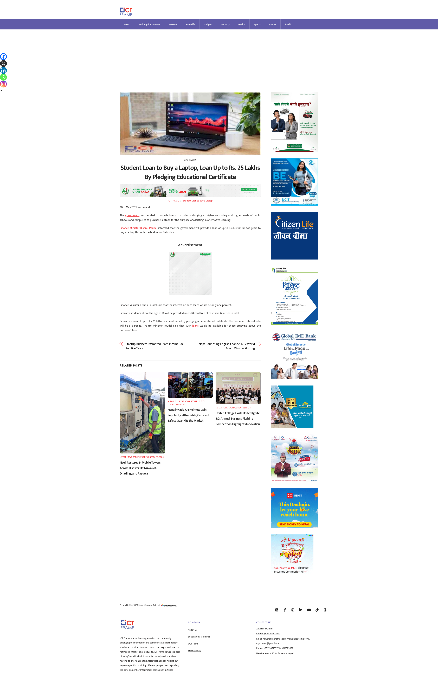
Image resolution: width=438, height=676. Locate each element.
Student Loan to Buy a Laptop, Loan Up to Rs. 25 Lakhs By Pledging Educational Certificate (190, 172)
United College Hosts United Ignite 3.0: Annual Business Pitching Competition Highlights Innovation (238, 418)
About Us (192, 630)
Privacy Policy (194, 651)
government (132, 215)
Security (225, 24)
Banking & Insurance (149, 24)
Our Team (193, 644)
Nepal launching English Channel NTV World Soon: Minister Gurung (227, 346)
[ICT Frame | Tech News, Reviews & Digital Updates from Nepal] (126, 14)
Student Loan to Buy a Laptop (197, 201)
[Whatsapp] (3, 77)
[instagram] (292, 610)
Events (272, 24)
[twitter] (276, 610)
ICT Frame (173, 201)
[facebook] (284, 610)
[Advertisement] (219, 55)
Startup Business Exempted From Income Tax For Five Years (154, 346)
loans (195, 326)
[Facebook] (3, 56)
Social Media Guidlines (199, 637)
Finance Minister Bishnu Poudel (138, 228)
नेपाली (288, 24)
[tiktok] (317, 610)
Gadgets (208, 24)
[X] (3, 63)
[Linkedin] (3, 70)
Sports (257, 24)
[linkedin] (301, 610)
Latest (123, 457)
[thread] (325, 610)
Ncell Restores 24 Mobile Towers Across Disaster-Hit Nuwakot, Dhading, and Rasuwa (140, 468)
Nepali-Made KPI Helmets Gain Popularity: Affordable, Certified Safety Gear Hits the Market (188, 415)
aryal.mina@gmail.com (268, 643)
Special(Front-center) (144, 457)
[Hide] (1, 90)
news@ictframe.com (298, 639)
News (127, 24)
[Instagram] (3, 84)
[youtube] (309, 610)
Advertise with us (265, 629)
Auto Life (190, 24)
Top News (180, 404)
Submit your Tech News (268, 634)
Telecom (172, 24)
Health (241, 24)
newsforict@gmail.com (274, 639)
